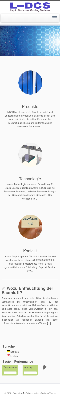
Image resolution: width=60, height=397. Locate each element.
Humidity (28, 367)
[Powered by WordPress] (23, 392)
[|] (30, 7)
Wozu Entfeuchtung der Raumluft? (27, 290)
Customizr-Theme (48, 393)
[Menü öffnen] (54, 18)
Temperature (10, 367)
